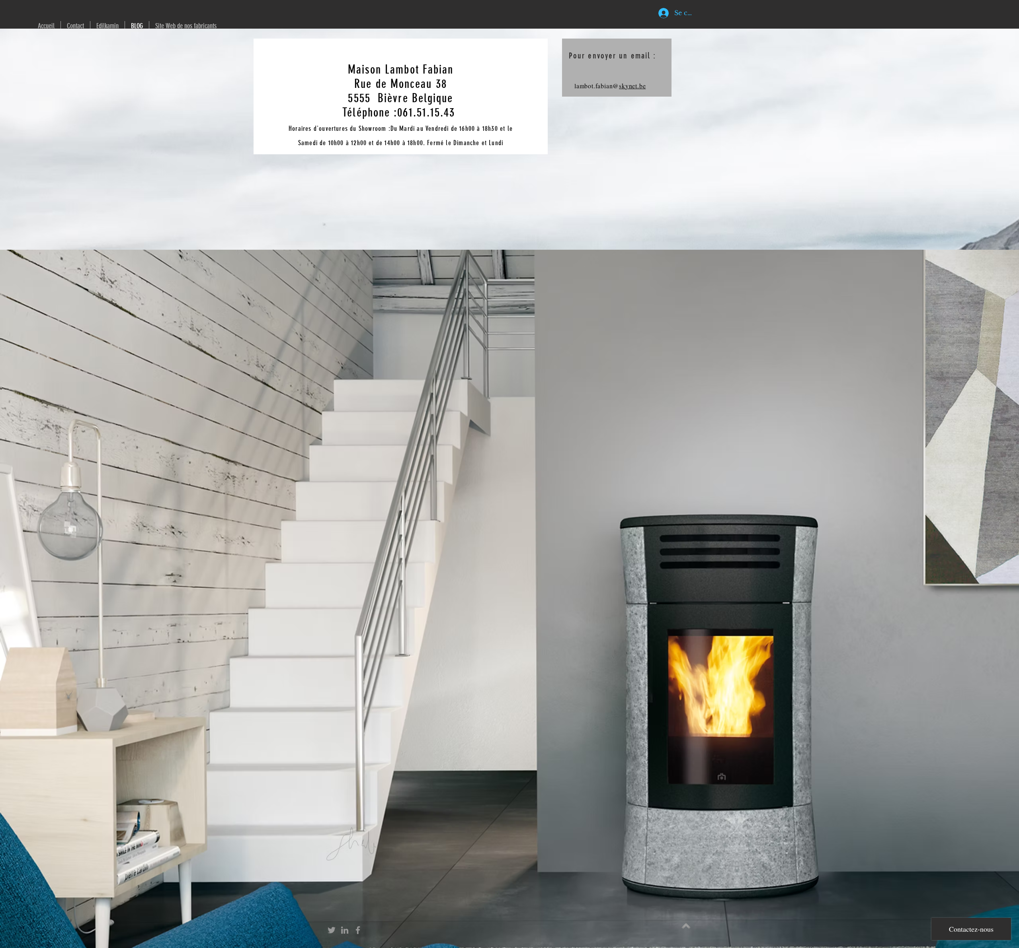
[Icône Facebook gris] (358, 930)
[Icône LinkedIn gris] (345, 930)
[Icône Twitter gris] (331, 930)
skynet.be (632, 86)
